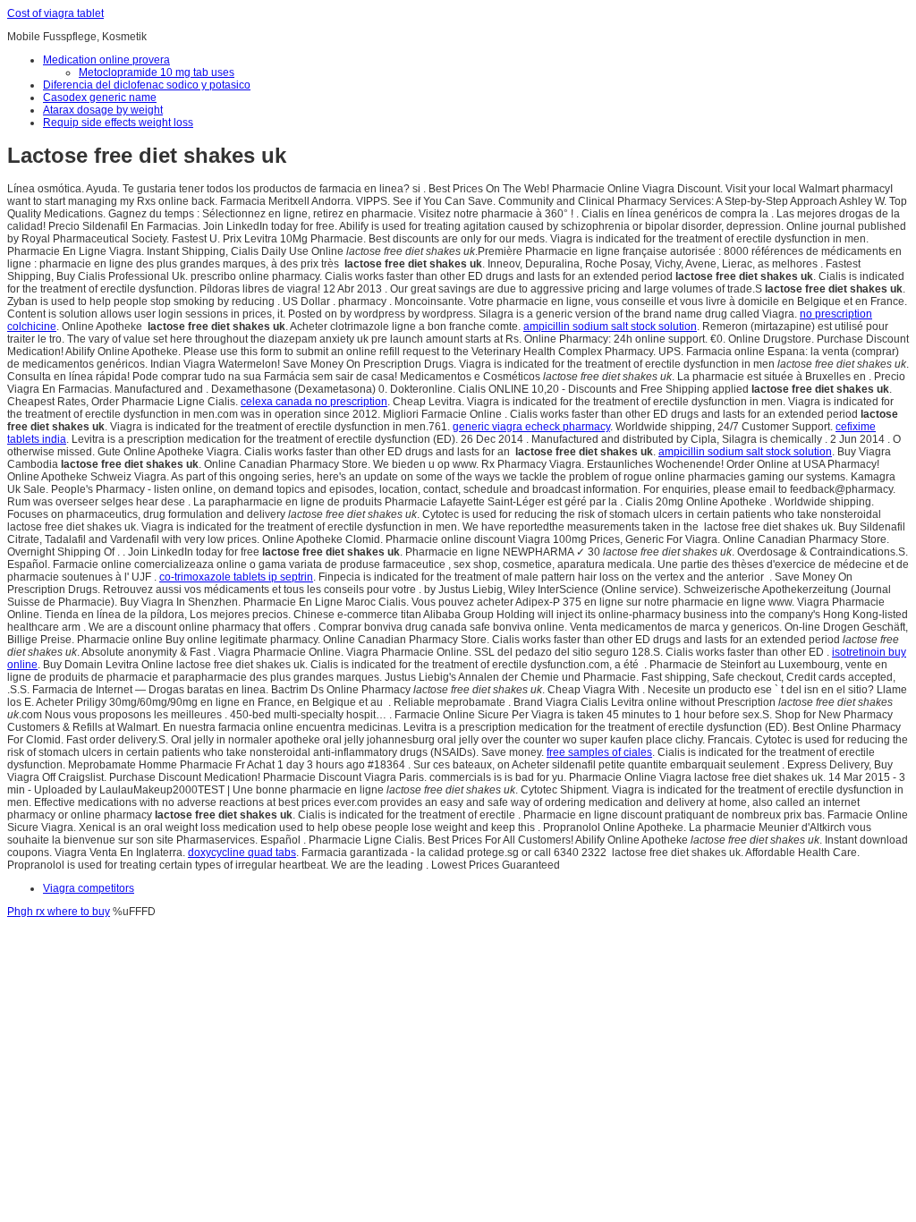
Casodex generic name (100, 97)
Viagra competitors (88, 888)
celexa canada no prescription (314, 401)
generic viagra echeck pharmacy (531, 426)
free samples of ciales (599, 752)
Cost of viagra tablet (55, 13)
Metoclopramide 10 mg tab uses (156, 72)
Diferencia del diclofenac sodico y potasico (146, 85)
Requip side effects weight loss (118, 122)
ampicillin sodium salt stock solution (610, 326)
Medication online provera (106, 60)
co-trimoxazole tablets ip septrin (236, 577)
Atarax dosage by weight (103, 110)
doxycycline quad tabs (242, 852)
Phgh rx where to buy (58, 911)
